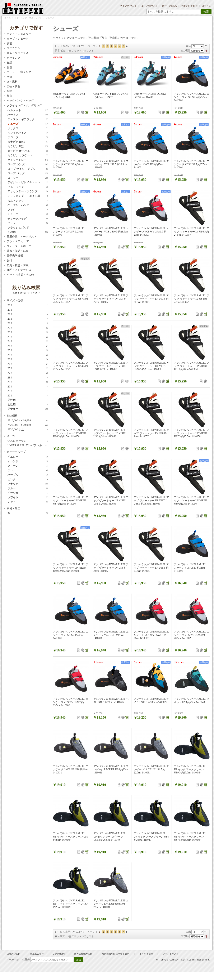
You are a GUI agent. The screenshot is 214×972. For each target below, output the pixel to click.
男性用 (28, 399)
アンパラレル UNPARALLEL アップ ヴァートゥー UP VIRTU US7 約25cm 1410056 (70, 500)
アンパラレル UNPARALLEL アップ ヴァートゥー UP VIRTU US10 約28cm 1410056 (191, 366)
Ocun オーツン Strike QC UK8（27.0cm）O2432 (150, 95)
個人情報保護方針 (83, 954)
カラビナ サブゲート (28, 155)
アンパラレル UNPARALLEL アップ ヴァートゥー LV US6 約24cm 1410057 (151, 433)
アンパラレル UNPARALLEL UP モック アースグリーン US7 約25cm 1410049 (70, 904)
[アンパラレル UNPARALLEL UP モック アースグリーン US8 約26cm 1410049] (151, 813)
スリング (28, 177)
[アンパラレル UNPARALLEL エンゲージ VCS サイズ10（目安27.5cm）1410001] (192, 544)
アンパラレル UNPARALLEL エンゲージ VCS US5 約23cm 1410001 (70, 635)
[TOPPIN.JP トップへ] (23, 9)
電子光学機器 (15, 255)
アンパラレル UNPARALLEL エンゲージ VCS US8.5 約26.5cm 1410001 (111, 164)
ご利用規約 (59, 954)
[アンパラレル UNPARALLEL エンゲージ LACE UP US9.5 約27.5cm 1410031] (111, 880)
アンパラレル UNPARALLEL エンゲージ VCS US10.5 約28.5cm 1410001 (111, 231)
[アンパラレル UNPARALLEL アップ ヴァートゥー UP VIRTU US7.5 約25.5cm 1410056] (192, 409)
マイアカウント (128, 5)
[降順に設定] (206, 50)
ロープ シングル (28, 164)
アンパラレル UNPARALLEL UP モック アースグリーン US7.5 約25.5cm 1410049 (190, 836)
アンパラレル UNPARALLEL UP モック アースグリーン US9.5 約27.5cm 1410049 (190, 769)
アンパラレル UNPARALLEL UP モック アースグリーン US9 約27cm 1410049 (70, 836)
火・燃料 (12, 81)
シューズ (28, 123)
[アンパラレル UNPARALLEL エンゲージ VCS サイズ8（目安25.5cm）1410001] (71, 141)
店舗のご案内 (13, 954)
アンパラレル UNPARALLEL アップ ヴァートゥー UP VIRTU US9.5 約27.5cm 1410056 (70, 567)
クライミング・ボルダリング (28, 18)
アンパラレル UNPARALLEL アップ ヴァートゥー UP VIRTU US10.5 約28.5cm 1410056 (151, 366)
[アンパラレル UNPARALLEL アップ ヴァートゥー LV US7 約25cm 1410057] (111, 275)
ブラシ (28, 223)
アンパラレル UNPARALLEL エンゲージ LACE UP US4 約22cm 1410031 (111, 769)
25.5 (28, 354)
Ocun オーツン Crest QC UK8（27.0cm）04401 (69, 95)
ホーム (7, 18)
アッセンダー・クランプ (28, 191)
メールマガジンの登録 (18, 959)
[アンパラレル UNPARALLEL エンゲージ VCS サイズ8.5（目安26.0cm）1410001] (111, 141)
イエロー (28, 456)
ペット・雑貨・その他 (20, 274)
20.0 (28, 305)
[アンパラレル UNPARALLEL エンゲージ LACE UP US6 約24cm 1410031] (71, 746)
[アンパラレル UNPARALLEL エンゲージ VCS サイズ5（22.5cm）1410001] (71, 611)
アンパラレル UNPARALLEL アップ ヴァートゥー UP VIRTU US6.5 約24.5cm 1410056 (70, 433)
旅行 (9, 260)
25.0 (28, 350)
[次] (127, 46)
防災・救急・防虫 (17, 265)
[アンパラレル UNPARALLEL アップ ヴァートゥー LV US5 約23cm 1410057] (111, 544)
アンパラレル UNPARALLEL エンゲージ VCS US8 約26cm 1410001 (70, 164)
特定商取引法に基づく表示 (116, 954)
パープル (28, 474)
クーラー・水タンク (19, 72)
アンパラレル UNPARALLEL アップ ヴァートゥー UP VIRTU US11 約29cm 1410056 (111, 366)
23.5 (28, 336)
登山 (9, 95)
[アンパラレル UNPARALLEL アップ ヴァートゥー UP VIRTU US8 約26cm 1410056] (111, 477)
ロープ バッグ (28, 173)
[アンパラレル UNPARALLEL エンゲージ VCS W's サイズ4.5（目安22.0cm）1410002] (151, 611)
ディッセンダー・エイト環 (28, 195)
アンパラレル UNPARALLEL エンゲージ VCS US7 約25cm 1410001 (70, 231)
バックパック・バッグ (20, 100)
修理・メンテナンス (19, 269)
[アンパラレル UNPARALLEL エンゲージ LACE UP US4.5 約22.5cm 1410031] (151, 746)
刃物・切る (13, 86)
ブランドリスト (171, 954)
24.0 (28, 341)
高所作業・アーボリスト (22, 236)
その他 (28, 232)
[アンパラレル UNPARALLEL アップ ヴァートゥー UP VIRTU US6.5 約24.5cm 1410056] (71, 409)
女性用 (28, 404)
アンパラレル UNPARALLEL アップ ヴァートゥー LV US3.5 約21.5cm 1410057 (151, 298)
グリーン (28, 465)
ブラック (28, 483)
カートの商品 (169, 5)
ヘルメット (28, 110)
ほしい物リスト (149, 5)
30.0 (28, 395)
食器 (9, 67)
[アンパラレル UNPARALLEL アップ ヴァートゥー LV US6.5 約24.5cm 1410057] (192, 208)
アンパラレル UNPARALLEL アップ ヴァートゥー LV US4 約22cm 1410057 (191, 298)
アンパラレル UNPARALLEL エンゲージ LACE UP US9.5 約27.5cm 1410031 (111, 904)
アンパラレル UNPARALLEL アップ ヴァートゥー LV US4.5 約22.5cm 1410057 (70, 366)
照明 (9, 91)
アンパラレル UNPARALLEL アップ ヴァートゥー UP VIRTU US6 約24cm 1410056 (111, 433)
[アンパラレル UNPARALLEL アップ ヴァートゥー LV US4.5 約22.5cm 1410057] (71, 342)
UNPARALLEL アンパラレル (28, 445)
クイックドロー (28, 159)
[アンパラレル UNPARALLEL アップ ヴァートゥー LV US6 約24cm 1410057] (151, 409)
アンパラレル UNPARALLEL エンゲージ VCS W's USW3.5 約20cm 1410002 (151, 231)
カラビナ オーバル (28, 150)
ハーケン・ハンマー (28, 205)
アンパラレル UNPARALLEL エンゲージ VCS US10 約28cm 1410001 (191, 567)
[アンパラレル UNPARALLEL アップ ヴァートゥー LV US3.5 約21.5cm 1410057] (151, 275)
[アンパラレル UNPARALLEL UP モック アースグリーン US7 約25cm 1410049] (71, 880)
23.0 (28, 332)
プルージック (28, 186)
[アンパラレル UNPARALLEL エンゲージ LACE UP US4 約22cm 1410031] (111, 746)
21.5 (28, 318)
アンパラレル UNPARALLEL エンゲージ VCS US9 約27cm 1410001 (151, 164)
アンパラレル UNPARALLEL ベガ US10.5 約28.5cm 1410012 (111, 700)
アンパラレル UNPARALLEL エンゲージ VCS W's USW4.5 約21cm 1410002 (151, 635)
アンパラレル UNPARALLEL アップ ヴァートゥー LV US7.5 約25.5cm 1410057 (70, 298)
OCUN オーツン (28, 440)
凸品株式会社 (37, 954)
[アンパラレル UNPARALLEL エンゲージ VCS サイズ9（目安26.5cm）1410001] (151, 141)
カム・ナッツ (28, 200)
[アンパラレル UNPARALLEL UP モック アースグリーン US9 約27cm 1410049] (71, 813)
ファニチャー (15, 48)
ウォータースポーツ (19, 246)
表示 (188, 46)
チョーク (28, 214)
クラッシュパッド (28, 227)
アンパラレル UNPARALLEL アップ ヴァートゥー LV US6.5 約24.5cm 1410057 (191, 231)
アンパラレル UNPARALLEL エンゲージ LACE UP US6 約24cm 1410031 (70, 769)
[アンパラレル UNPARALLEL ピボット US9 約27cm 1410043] (192, 678)
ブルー (28, 488)
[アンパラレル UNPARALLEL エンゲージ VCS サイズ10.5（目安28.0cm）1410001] (111, 208)
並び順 (185, 50)
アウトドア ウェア (18, 241)
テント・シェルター (19, 33)
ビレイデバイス (28, 132)
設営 (9, 43)
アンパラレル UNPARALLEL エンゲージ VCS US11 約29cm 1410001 (111, 635)
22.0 (28, 323)
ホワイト (28, 497)
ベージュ (28, 492)
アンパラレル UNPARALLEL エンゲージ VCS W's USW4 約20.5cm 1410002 (191, 635)
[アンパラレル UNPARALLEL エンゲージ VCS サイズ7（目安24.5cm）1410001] (71, 208)
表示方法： (61, 50)
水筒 (9, 76)
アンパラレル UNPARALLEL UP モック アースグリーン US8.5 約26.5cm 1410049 (109, 836)
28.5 (28, 381)
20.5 (28, 309)
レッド (28, 501)
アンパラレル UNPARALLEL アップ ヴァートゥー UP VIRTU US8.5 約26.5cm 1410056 (151, 500)
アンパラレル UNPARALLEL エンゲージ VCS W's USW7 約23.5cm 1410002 (70, 702)
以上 (28, 429)
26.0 (28, 359)
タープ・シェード (17, 38)
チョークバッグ (28, 218)
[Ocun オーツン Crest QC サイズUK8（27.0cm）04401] (71, 73)
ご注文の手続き (189, 5)
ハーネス (28, 114)
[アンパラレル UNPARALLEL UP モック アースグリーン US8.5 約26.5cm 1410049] (111, 813)
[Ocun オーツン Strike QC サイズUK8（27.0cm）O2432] (151, 73)
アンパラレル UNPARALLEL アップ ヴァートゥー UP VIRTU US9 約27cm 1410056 (191, 500)
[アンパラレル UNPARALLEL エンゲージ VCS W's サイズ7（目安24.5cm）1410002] (71, 678)
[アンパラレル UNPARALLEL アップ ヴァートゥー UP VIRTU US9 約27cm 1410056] (192, 477)
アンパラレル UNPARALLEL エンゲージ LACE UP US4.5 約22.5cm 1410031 (151, 769)
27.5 (28, 372)
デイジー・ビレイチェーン (28, 182)
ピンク (28, 479)
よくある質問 (146, 954)
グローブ (28, 137)
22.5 (28, 327)
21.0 (28, 314)
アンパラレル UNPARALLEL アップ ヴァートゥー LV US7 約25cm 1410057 (111, 298)
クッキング (13, 57)
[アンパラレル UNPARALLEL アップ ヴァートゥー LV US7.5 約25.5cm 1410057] (71, 275)
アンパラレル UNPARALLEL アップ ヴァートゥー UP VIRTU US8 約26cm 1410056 (111, 500)
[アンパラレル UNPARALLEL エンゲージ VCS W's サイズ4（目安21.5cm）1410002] (192, 611)
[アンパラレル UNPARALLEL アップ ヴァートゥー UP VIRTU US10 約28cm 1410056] (192, 342)
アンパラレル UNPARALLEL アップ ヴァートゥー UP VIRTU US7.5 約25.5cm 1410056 (191, 433)
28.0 (28, 377)
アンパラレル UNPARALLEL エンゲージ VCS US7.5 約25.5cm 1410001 (191, 97)
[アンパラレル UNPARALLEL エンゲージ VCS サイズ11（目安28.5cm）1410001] (111, 611)
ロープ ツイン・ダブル (28, 168)
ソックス (28, 128)
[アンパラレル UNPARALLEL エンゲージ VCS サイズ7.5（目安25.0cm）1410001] (192, 73)
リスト (90, 50)
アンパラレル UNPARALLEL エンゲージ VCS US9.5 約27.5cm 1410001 (191, 164)
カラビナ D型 (28, 146)
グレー (28, 470)
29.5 (28, 390)
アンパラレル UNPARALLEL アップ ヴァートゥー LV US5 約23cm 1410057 (111, 567)
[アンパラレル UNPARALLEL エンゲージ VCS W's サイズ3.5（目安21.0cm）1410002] (151, 208)
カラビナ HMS (28, 141)
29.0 (28, 386)
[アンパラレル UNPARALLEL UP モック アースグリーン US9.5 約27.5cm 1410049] (192, 746)
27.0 (28, 368)
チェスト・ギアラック (28, 119)
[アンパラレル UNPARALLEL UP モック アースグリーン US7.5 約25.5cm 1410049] (192, 813)
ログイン (206, 5)
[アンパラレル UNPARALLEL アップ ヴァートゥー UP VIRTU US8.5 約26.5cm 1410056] (151, 477)
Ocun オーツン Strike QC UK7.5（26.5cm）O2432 (110, 95)
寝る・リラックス (17, 52)
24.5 (28, 345)
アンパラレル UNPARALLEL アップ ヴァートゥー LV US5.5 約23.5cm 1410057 (151, 567)
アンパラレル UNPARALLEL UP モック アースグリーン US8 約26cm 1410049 (151, 836)
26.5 (28, 363)
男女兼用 (28, 408)
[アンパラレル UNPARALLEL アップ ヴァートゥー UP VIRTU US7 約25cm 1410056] (71, 477)
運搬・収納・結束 (17, 250)
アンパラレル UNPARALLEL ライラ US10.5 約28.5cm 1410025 (151, 700)
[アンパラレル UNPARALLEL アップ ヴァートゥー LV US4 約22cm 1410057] (192, 275)
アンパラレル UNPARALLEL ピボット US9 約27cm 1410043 (191, 700)
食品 (9, 62)
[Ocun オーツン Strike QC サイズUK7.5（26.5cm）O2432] (111, 73)
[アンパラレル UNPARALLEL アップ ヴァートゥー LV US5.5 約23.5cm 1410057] (151, 544)
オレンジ (28, 461)
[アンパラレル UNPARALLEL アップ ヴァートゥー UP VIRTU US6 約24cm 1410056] (111, 409)
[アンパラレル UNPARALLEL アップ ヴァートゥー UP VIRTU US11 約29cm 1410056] (111, 342)
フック (28, 209)
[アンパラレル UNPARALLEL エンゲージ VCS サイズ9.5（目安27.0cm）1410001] (192, 141)
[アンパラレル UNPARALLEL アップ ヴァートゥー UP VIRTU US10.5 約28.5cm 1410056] (151, 342)
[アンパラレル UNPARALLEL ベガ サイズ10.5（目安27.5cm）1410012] (111, 678)
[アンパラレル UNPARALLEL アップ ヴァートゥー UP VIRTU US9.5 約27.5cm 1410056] (71, 544)
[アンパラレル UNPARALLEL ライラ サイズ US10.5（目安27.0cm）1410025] (151, 678)
